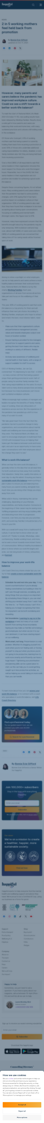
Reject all (22, 1111)
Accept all (22, 1105)
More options (22, 1117)
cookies (11, 1079)
